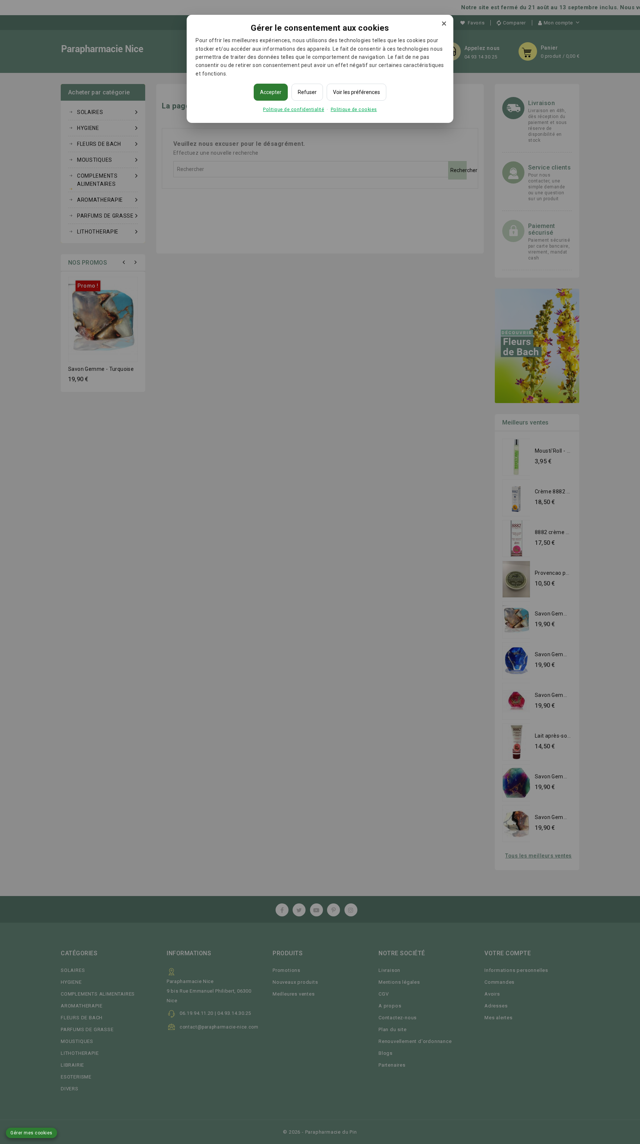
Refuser (307, 92)
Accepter (270, 92)
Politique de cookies (354, 109)
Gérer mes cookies (31, 1132)
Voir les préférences (356, 92)
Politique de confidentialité (293, 109)
